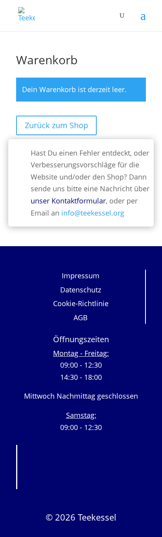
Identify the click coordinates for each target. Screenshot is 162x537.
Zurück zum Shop (56, 125)
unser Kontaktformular (68, 200)
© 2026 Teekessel (81, 517)
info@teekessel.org (92, 213)
